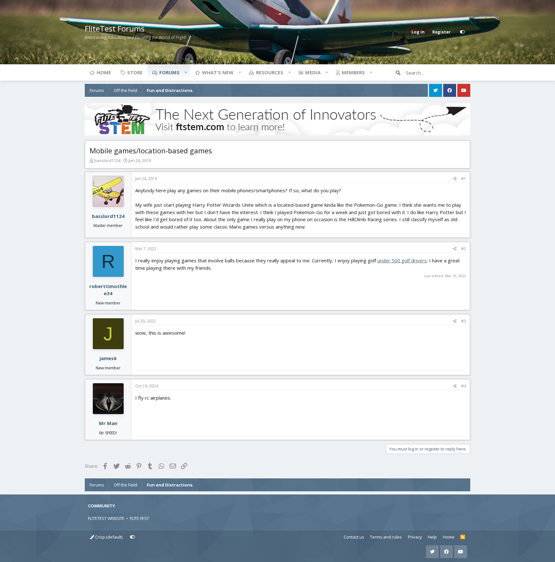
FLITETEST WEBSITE (106, 518)
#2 (463, 248)
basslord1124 (107, 160)
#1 (463, 178)
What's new (217, 72)
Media (313, 72)
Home (104, 72)
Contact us (354, 537)
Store (135, 72)
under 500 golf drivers (402, 260)
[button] (185, 72)
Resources (269, 72)
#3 (463, 321)
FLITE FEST (139, 518)
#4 (463, 386)
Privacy (415, 537)
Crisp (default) (108, 537)
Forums (169, 72)
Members (353, 72)
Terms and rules (386, 537)
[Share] (455, 179)
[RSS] (462, 537)
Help (432, 537)
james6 (108, 358)
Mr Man (108, 423)
